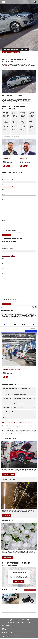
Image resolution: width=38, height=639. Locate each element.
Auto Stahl (11, 632)
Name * (3, 189)
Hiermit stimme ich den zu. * (13, 232)
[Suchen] (32, 2)
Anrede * (3, 184)
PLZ (2, 199)
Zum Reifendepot (6, 515)
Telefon (3, 215)
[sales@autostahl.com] (6, 377)
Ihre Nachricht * (5, 220)
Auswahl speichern (19, 331)
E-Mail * (3, 209)
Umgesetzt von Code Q (5, 636)
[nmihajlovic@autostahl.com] (26, 166)
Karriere (28, 622)
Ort (2, 204)
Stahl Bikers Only (8, 632)
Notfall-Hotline (11, 622)
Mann (9, 186)
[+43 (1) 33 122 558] (4, 377)
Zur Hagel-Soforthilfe (7, 557)
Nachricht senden (7, 234)
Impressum (4, 629)
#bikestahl (4, 632)
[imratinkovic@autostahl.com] (9, 166)
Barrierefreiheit (5, 628)
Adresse (3, 194)
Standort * (4, 175)
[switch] (14, 325)
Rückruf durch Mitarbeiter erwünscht (9, 230)
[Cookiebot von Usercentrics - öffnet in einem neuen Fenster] (33, 307)
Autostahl (6, 632)
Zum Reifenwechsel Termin (8, 474)
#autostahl (2, 632)
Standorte (18, 622)
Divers (13, 186)
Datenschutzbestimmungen (16, 232)
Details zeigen (33, 328)
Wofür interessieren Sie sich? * (7, 179)
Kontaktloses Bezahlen (6, 625)
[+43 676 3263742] (24, 166)
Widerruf (7, 331)
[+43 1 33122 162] (4, 166)
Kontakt (23, 622)
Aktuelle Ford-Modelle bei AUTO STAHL (11, 52)
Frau (4, 186)
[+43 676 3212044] (6, 166)
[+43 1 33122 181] (21, 166)
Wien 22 (5, 177)
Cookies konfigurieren (19, 581)
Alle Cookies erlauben (31, 331)
